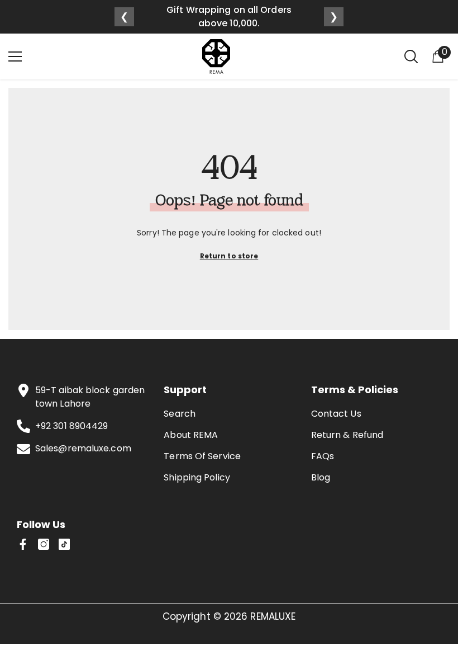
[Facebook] (23, 544)
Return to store (229, 256)
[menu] (15, 56)
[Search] (411, 56)
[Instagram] (43, 544)
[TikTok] (64, 544)
